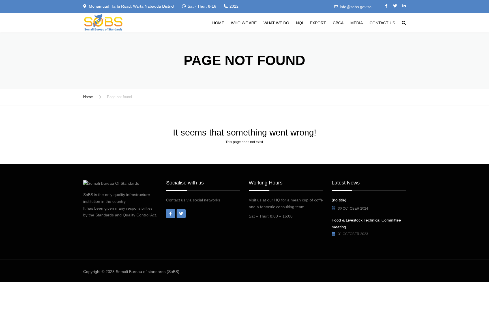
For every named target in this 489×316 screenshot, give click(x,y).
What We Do (276, 23)
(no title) (339, 200)
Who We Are (244, 23)
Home (218, 23)
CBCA (338, 23)
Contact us (382, 23)
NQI (299, 23)
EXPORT (318, 23)
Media (356, 23)
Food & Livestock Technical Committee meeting (366, 223)
